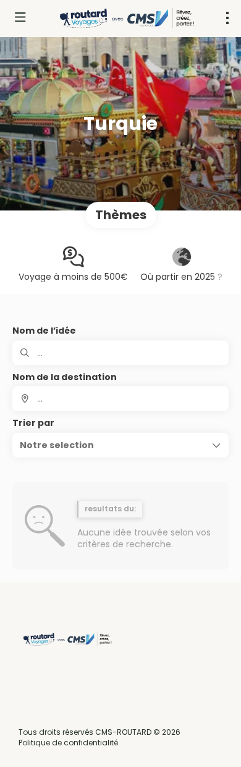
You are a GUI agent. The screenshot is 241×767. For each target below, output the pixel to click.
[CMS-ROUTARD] (66, 639)
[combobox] (120, 398)
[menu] (227, 18)
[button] (120, 445)
